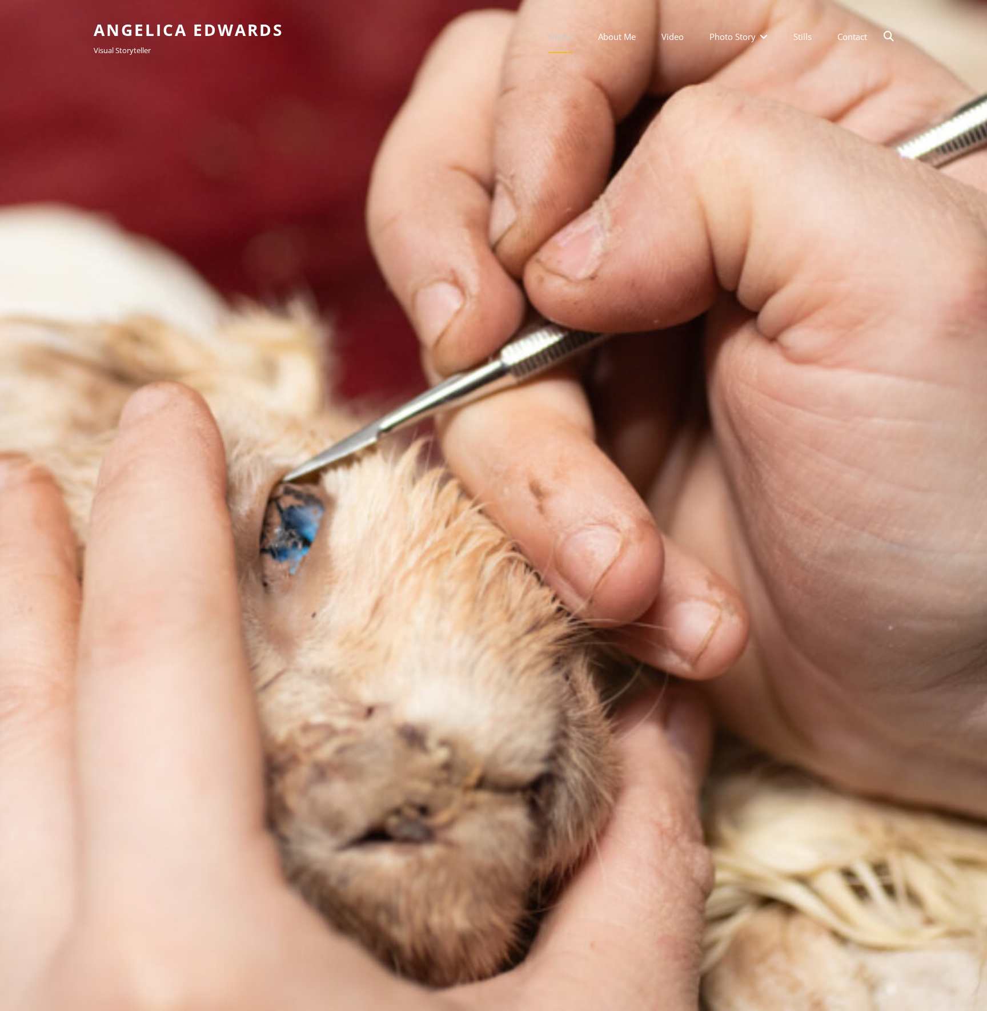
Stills (802, 36)
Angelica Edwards (188, 30)
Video (672, 36)
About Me (617, 36)
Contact (852, 36)
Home (560, 36)
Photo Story (732, 36)
